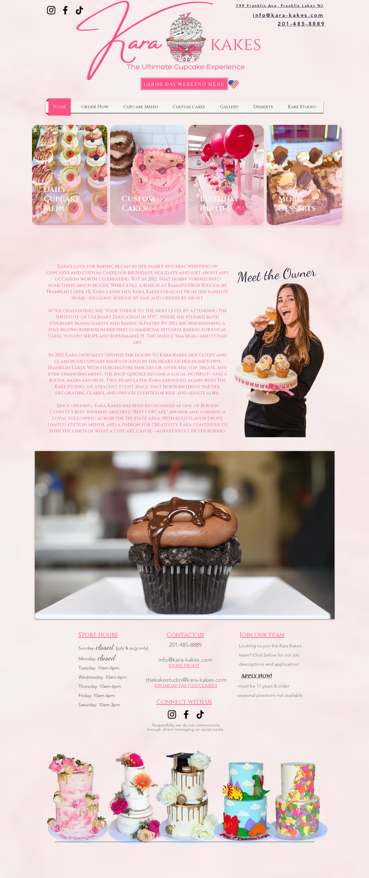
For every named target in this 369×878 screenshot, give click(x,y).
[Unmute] (52, 611)
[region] (178, 211)
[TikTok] (79, 10)
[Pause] (42, 611)
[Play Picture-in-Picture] (317, 611)
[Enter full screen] (326, 611)
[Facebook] (65, 10)
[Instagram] (51, 10)
